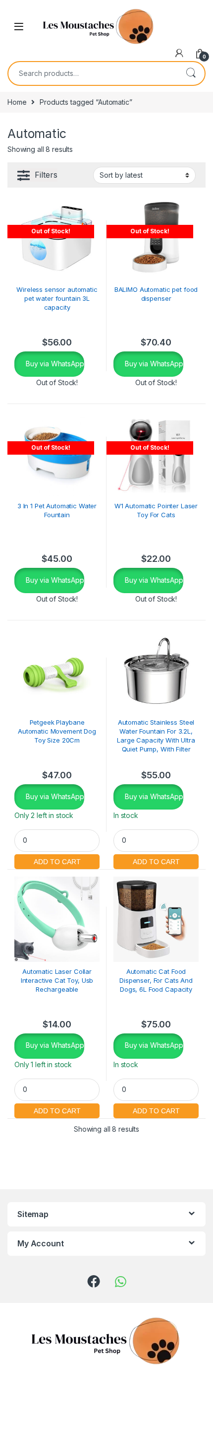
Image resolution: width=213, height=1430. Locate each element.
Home (16, 102)
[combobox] (92, 73)
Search (191, 73)
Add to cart (57, 860)
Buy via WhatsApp (54, 363)
